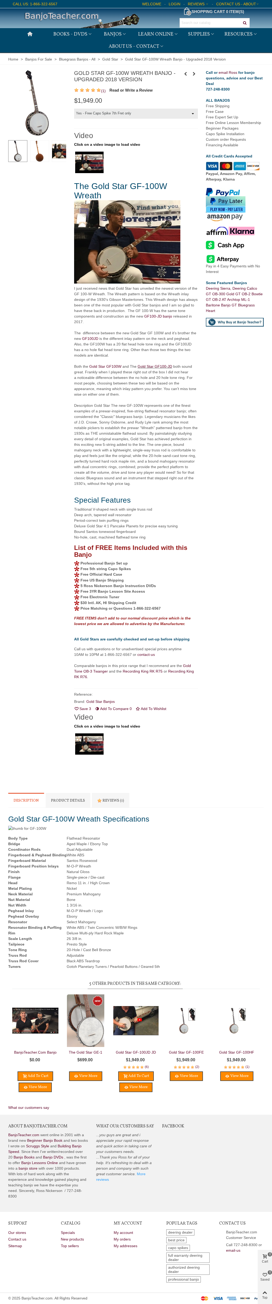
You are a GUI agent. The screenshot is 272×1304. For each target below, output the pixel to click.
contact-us (146, 654)
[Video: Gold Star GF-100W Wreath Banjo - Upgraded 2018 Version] (89, 162)
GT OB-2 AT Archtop (223, 299)
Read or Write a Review (131, 90)
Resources (238, 34)
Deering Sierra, (219, 288)
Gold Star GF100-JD (155, 366)
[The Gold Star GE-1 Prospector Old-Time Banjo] (194, 74)
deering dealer (180, 1232)
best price (176, 1240)
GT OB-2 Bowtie (249, 294)
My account (123, 1232)
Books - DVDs (70, 34)
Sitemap (15, 1246)
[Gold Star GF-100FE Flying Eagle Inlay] (186, 1020)
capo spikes (178, 1248)
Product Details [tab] (68, 800)
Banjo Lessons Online (39, 1163)
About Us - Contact (134, 46)
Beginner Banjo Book (44, 1140)
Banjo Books (24, 1157)
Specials (68, 1232)
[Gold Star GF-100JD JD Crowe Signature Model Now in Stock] (136, 1020)
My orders (122, 1239)
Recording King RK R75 (143, 671)
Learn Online (155, 34)
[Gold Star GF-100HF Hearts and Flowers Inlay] (185, 74)
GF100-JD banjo (158, 316)
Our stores (17, 1232)
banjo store (28, 1168)
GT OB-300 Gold (220, 294)
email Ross (228, 72)
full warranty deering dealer (185, 1257)
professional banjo (183, 1279)
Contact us (17, 1239)
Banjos (113, 34)
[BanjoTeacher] (81, 18)
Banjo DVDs (53, 1157)
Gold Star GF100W (105, 366)
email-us (233, 1250)
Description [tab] (26, 800)
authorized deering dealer (184, 1269)
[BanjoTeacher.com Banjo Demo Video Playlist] (35, 1020)
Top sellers (70, 1246)
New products (72, 1239)
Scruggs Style (37, 1146)
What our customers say (28, 1107)
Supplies (199, 34)
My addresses (125, 1246)
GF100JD (90, 338)
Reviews (113, 800)
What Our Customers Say (125, 1126)
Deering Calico (245, 288)
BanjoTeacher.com (23, 1135)
